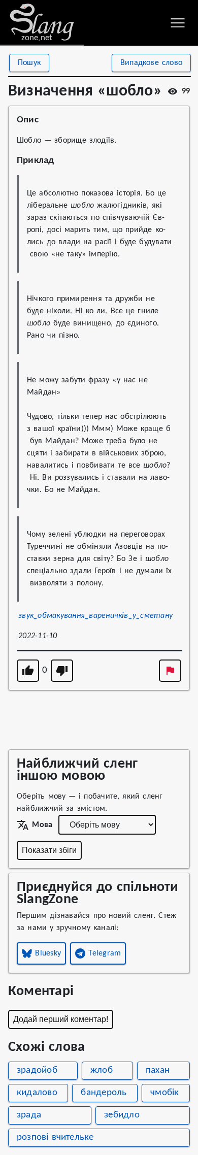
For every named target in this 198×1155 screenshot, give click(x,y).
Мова (42, 825)
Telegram (104, 953)
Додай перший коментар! (60, 1019)
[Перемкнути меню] (178, 23)
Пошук (29, 63)
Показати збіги (49, 850)
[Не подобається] (62, 670)
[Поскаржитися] (170, 670)
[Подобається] (28, 670)
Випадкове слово (151, 63)
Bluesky (48, 953)
